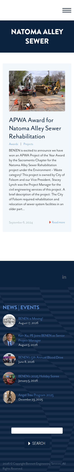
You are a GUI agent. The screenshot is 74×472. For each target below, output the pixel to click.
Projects (28, 144)
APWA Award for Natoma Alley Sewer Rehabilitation (35, 128)
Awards (13, 144)
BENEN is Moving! (30, 318)
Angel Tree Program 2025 (36, 395)
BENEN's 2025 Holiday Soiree (38, 376)
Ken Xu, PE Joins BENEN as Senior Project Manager (41, 338)
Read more (58, 222)
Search (38, 443)
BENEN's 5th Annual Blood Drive (40, 357)
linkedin (64, 276)
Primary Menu (66, 10)
